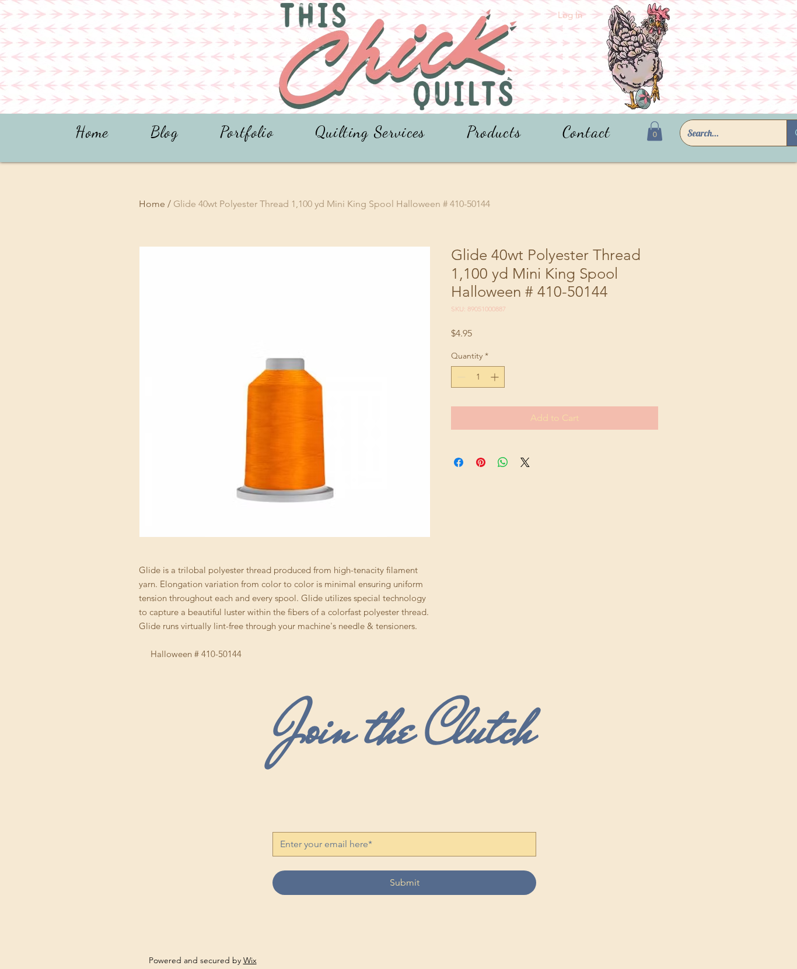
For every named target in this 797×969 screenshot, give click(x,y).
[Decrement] (460, 377)
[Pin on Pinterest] (481, 462)
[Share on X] (525, 462)
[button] (494, 132)
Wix (250, 960)
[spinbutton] (477, 377)
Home (152, 203)
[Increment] (495, 377)
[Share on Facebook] (459, 462)
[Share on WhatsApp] (503, 462)
